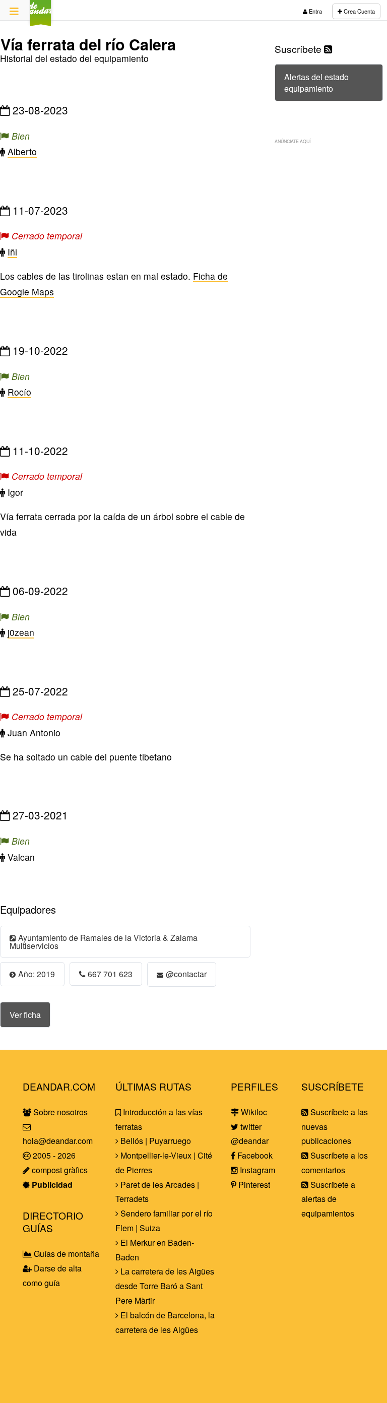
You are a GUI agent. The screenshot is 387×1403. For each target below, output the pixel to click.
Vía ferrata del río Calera (88, 44)
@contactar (186, 973)
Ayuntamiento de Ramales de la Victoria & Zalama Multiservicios (104, 941)
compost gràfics (59, 1170)
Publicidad (51, 1184)
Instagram (256, 1170)
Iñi (12, 251)
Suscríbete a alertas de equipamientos (328, 1199)
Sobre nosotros (59, 1112)
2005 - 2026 (53, 1155)
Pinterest (253, 1184)
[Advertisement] (329, 200)
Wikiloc (253, 1112)
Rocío (19, 392)
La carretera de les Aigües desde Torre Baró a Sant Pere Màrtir (164, 1285)
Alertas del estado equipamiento (316, 82)
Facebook (254, 1155)
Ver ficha (25, 1015)
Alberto (22, 151)
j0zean (21, 632)
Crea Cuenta (358, 11)
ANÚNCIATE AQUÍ (292, 141)
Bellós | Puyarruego (154, 1140)
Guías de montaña (65, 1253)
